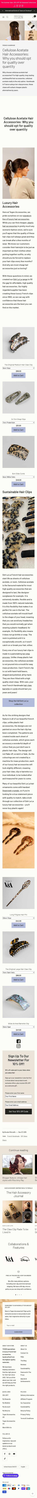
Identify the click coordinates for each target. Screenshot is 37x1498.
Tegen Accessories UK (8, 1416)
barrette (6, 689)
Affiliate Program (26, 1399)
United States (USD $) (10, 1467)
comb (15, 689)
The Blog (23, 1361)
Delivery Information (27, 1395)
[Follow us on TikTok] (4, 1458)
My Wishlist (6, 1403)
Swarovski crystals (10, 790)
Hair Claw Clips (7, 1225)
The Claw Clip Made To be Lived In (15, 1231)
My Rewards (6, 1399)
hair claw (27, 685)
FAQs (22, 1357)
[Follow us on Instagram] (9, 1454)
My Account (6, 1407)
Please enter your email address (16, 1102)
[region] (18, 4)
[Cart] (33, 17)
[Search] (7, 17)
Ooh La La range (20, 279)
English (23, 1467)
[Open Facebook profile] (19, 1041)
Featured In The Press (26, 1373)
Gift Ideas (24, 1136)
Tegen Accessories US (8, 1422)
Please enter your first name (14, 1093)
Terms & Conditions (27, 1418)
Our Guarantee (25, 1403)
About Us (24, 1349)
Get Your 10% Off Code (18, 1111)
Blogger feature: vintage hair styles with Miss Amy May (14, 1178)
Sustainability (25, 1368)
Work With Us (7, 1427)
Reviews (23, 1364)
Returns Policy (25, 1411)
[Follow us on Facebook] (4, 1454)
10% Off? (5, 1395)
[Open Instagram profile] (19, 1046)
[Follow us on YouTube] (14, 1454)
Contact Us (24, 1353)
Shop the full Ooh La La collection (18, 702)
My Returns (6, 1411)
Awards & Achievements (25, 1380)
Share (4, 1140)
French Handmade (8, 45)
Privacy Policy (25, 1414)
